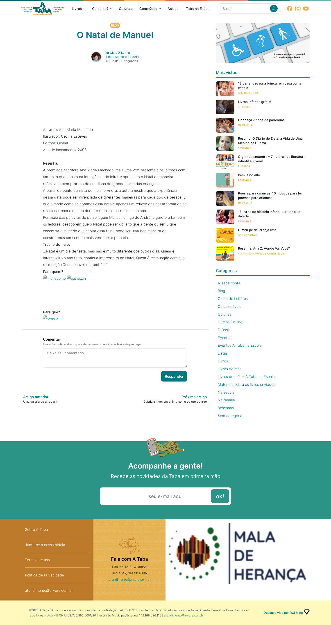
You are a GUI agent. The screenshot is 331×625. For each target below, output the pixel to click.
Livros (77, 9)
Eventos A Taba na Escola (240, 345)
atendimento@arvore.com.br (49, 590)
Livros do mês (229, 369)
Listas (223, 353)
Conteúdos (148, 9)
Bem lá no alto (249, 175)
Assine (173, 9)
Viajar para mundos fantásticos (261, 253)
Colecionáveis (229, 306)
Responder (174, 376)
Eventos (244, 166)
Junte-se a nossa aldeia (45, 544)
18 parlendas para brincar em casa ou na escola (270, 85)
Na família (245, 125)
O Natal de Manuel (115, 35)
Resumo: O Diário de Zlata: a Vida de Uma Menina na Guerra (270, 140)
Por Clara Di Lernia (117, 52)
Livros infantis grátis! (254, 102)
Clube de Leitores (233, 298)
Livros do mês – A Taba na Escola (246, 376)
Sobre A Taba (36, 529)
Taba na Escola (198, 9)
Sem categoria (248, 93)
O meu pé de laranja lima (257, 230)
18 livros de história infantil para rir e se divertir (269, 214)
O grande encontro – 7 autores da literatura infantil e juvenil (271, 159)
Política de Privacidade (44, 575)
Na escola (226, 392)
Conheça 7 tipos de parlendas (261, 120)
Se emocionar (247, 235)
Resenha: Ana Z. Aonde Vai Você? (264, 248)
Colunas (125, 9)
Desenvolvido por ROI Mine (283, 612)
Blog (115, 25)
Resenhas (244, 148)
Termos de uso (37, 560)
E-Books (243, 107)
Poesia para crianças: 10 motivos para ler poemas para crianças (270, 195)
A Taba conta (229, 283)
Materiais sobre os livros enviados (246, 384)
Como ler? (100, 9)
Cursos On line (230, 322)
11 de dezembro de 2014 (121, 56)
